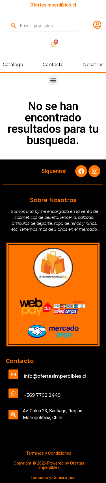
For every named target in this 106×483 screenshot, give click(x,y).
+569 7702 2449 (42, 395)
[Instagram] (94, 171)
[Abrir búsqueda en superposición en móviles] (44, 25)
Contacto (53, 64)
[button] (53, 80)
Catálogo (13, 64)
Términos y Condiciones (48, 453)
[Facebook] (81, 171)
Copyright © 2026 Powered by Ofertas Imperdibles (49, 465)
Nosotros (93, 64)
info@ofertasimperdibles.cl (55, 376)
